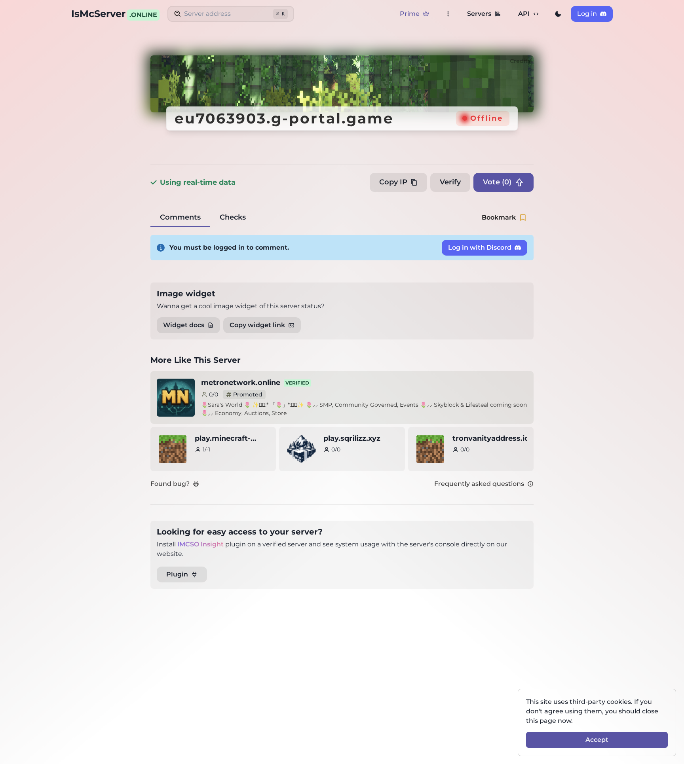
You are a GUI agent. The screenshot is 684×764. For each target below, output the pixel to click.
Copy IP (393, 182)
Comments (180, 217)
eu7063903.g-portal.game (284, 118)
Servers (479, 13)
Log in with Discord (479, 247)
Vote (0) (497, 182)
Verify (450, 182)
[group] (558, 14)
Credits (520, 60)
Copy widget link (257, 325)
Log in (587, 13)
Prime (410, 13)
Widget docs (183, 325)
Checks (233, 217)
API (524, 13)
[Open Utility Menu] (448, 14)
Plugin (177, 574)
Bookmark (499, 217)
